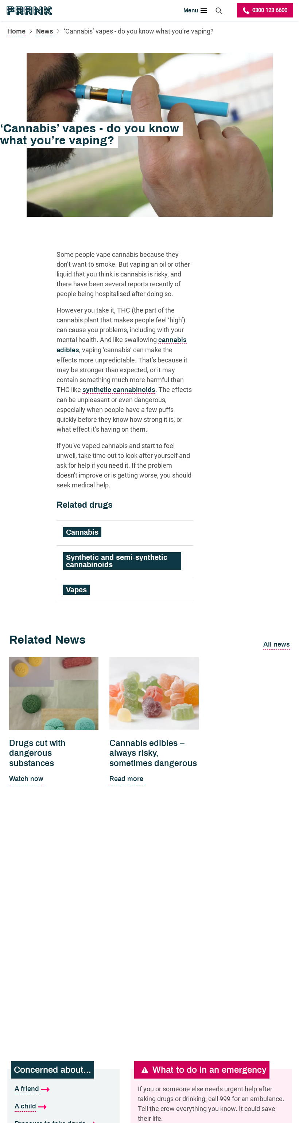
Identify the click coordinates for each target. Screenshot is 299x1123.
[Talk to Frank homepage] (29, 10)
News (44, 31)
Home (16, 31)
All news (276, 644)
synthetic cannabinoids (118, 389)
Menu (190, 10)
